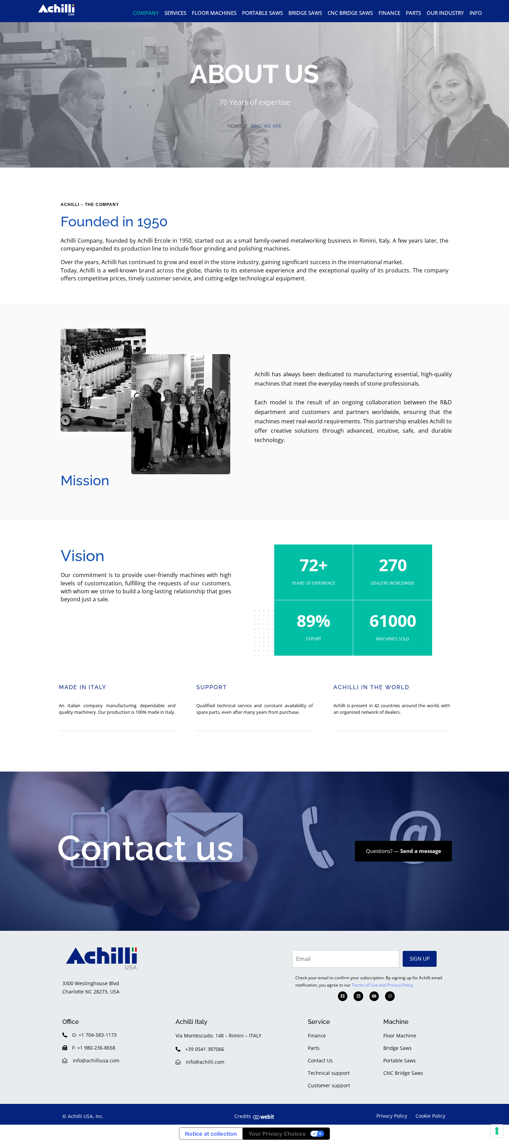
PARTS (413, 12)
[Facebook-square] (343, 996)
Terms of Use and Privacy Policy (382, 985)
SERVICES (175, 12)
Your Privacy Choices (277, 1133)
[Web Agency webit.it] (263, 1116)
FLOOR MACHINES (214, 12)
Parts (314, 1048)
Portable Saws (399, 1060)
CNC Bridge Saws (350, 12)
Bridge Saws (397, 1048)
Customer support (329, 1085)
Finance (389, 12)
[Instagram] (390, 996)
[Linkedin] (358, 996)
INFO (476, 12)
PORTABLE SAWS (262, 12)
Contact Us (320, 1060)
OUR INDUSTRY (445, 12)
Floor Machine (399, 1035)
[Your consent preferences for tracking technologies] (496, 1130)
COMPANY (146, 12)
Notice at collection (211, 1133)
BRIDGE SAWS (305, 12)
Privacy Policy (391, 1116)
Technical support (329, 1073)
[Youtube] (374, 996)
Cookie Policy (430, 1116)
